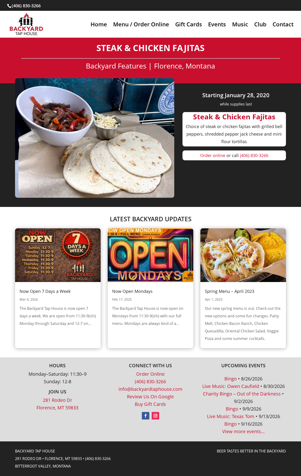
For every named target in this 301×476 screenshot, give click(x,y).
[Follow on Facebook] (145, 416)
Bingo (230, 378)
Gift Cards (188, 25)
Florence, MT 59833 (57, 407)
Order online (212, 155)
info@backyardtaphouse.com (150, 389)
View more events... (243, 431)
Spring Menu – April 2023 (229, 291)
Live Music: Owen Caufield (230, 386)
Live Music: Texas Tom (230, 416)
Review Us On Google (150, 396)
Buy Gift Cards (150, 404)
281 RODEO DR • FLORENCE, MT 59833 (48, 458)
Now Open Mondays (132, 291)
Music (240, 25)
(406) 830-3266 (254, 155)
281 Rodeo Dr (57, 400)
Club (260, 25)
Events (217, 25)
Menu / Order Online (141, 25)
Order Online (150, 374)
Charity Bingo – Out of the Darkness (242, 394)
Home (99, 25)
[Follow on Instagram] (155, 416)
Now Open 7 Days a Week (45, 291)
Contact (283, 25)
